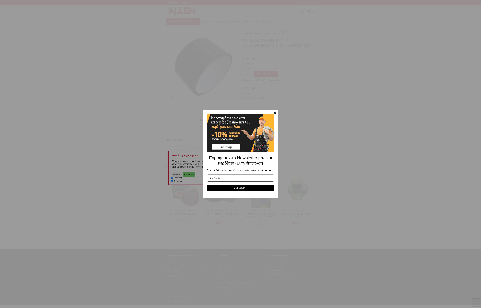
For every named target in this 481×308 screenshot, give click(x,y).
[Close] (275, 113)
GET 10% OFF (240, 188)
